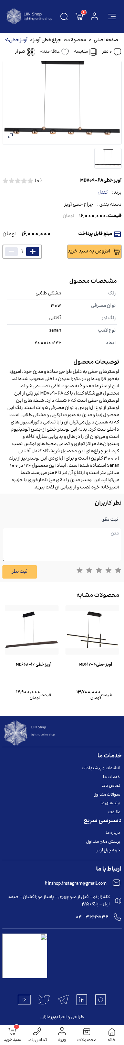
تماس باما (111, 786)
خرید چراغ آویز (108, 850)
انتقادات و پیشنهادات (101, 768)
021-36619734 (91, 917)
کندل (102, 192)
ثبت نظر (20, 571)
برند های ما (110, 803)
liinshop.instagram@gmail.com (75, 883)
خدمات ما (111, 777)
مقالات (114, 812)
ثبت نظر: (109, 520)
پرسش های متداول (103, 842)
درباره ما (113, 833)
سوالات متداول (106, 794)
